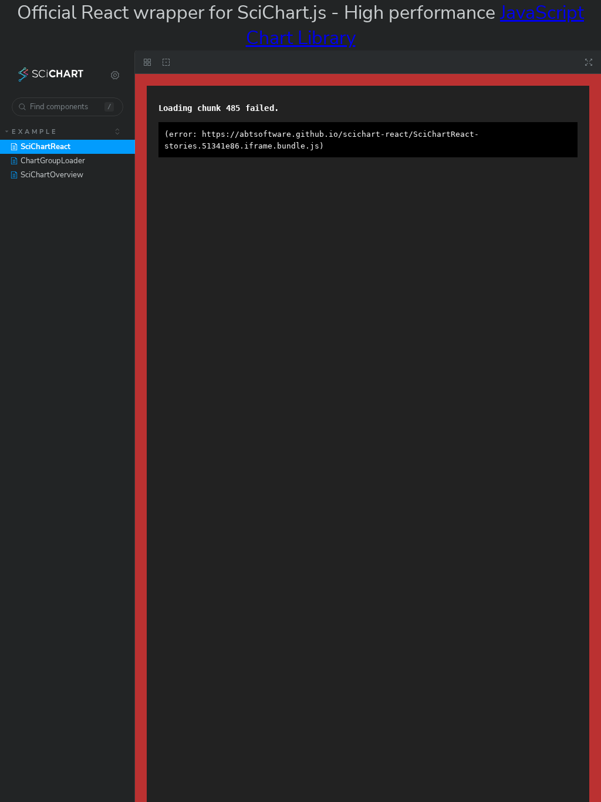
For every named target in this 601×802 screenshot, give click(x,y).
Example (35, 131)
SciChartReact (45, 146)
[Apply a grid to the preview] (147, 62)
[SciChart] (51, 75)
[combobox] (67, 106)
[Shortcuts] (115, 75)
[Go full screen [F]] (588, 62)
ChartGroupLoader (53, 161)
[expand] (117, 131)
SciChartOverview (52, 175)
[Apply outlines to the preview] (166, 62)
